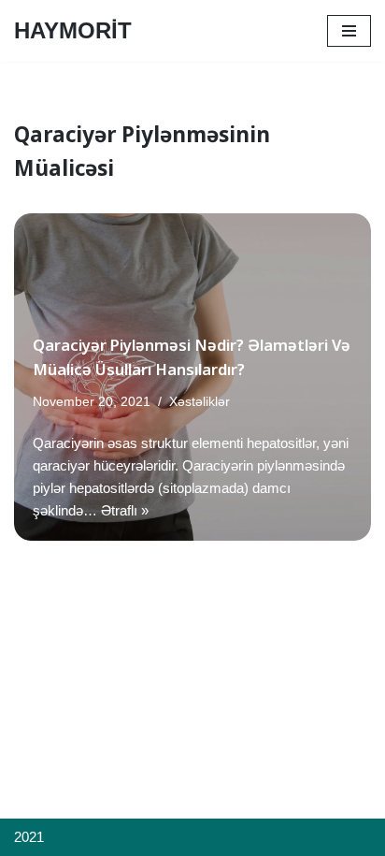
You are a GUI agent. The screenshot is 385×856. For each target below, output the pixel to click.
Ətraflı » (125, 510)
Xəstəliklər (199, 402)
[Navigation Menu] (349, 31)
